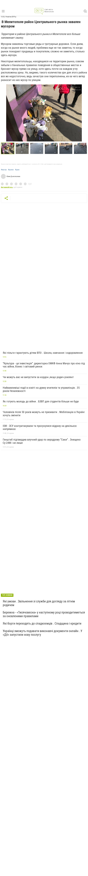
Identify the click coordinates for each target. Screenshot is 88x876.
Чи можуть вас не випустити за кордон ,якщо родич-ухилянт (38, 377)
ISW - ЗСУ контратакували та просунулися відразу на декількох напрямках (40, 427)
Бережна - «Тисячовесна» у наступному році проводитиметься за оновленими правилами (44, 614)
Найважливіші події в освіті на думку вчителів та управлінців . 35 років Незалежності (41, 389)
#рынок (11, 170)
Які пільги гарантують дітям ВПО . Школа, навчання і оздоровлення (43, 352)
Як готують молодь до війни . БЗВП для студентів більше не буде (41, 401)
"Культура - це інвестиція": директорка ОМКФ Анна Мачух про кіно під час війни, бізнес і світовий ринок (44, 365)
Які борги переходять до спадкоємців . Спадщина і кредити (42, 623)
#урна (17, 170)
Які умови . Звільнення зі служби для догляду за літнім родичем (39, 603)
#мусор (4, 170)
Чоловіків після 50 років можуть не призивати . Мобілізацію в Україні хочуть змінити (44, 413)
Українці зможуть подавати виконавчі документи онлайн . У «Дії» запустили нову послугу (42, 633)
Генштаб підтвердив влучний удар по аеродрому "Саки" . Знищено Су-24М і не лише (42, 441)
